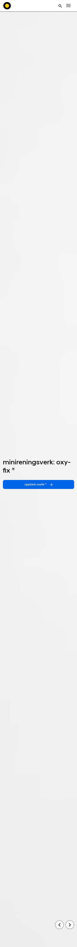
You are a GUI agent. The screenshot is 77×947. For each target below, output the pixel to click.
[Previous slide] (59, 924)
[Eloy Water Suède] (7, 6)
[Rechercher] (60, 5)
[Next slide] (70, 924)
